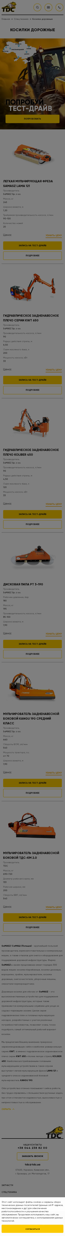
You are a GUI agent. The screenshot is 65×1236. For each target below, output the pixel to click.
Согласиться (32, 1229)
